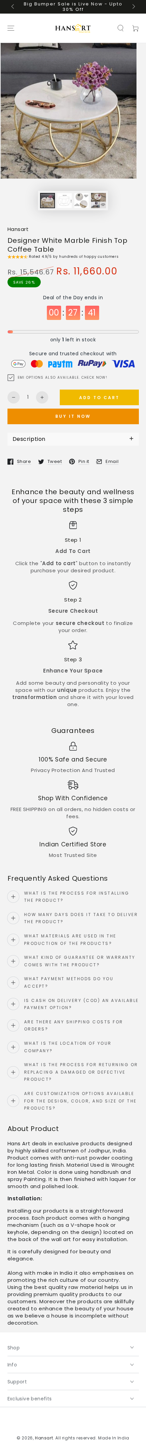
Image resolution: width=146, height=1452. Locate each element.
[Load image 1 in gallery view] (47, 200)
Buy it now (73, 416)
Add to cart (99, 397)
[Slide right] (133, 7)
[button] (120, 28)
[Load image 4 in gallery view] (98, 200)
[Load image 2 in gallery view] (64, 200)
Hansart (18, 229)
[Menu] (10, 28)
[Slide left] (13, 7)
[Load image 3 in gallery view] (81, 200)
